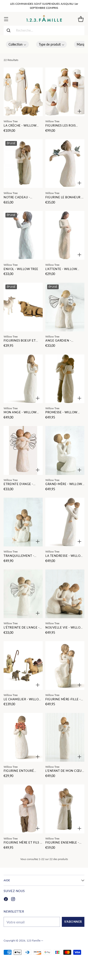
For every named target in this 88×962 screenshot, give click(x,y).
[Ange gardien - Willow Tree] (64, 307)
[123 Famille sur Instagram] (13, 899)
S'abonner (73, 921)
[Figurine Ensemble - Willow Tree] (64, 808)
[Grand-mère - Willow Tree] (64, 450)
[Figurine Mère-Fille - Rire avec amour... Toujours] (64, 665)
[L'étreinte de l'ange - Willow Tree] (23, 593)
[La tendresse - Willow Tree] (64, 522)
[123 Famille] (44, 19)
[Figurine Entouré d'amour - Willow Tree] (23, 737)
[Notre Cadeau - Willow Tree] (23, 163)
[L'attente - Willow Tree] (64, 235)
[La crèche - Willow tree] (23, 91)
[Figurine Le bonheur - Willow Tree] (64, 163)
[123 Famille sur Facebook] (6, 899)
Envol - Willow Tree (21, 269)
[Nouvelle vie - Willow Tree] (64, 593)
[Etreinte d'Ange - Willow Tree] (23, 450)
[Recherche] (9, 30)
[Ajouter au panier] (38, 111)
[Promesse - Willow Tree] (64, 378)
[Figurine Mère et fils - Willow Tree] (23, 808)
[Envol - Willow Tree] (23, 235)
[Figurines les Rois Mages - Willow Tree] (64, 91)
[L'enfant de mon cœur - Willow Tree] (64, 737)
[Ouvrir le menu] (6, 18)
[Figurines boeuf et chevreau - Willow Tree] (23, 307)
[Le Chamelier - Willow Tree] (23, 665)
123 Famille (33, 940)
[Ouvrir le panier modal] (80, 18)
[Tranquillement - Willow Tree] (23, 522)
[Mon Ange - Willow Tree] (23, 378)
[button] (17, 44)
